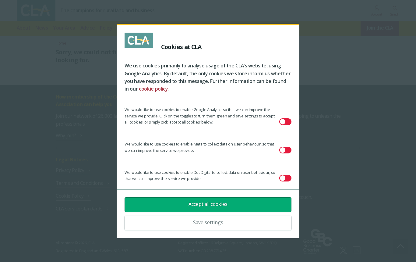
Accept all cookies (208, 204)
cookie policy (153, 88)
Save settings (208, 222)
